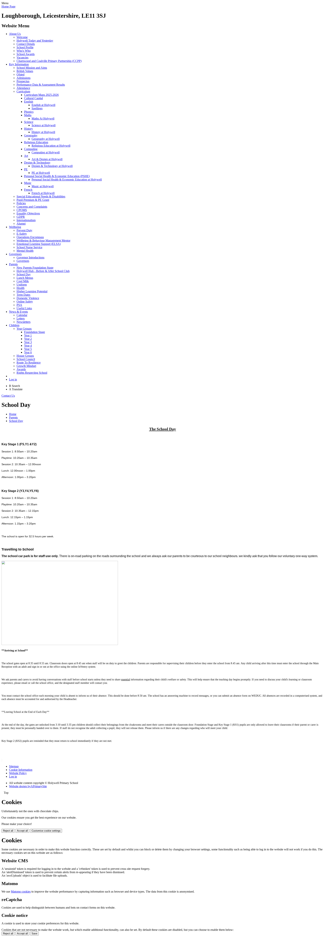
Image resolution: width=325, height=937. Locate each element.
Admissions (23, 77)
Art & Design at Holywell (47, 159)
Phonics (28, 111)
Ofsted (20, 74)
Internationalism (26, 220)
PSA (19, 304)
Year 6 (28, 352)
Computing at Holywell (46, 152)
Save (34, 933)
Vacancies (22, 57)
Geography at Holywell (46, 138)
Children (14, 325)
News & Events (18, 311)
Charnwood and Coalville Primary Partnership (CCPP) (49, 61)
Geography (30, 135)
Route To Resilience (29, 362)
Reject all (8, 830)
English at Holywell (43, 105)
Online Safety (25, 301)
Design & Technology (37, 162)
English (28, 101)
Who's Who (24, 50)
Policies (21, 203)
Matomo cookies (21, 891)
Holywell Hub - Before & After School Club (43, 271)
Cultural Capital (33, 98)
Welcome (22, 37)
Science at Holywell (43, 125)
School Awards (26, 54)
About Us (15, 33)
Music (27, 183)
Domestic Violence (28, 298)
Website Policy (18, 773)
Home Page (8, 6)
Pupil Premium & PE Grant (33, 199)
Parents (13, 264)
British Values (25, 71)
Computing (30, 149)
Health (20, 288)
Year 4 (28, 345)
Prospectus (23, 81)
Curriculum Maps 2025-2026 (41, 94)
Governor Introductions (30, 257)
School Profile (25, 47)
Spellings (37, 108)
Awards (21, 369)
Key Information (19, 64)
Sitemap (14, 766)
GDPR (21, 216)
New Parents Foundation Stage (35, 267)
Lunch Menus (25, 277)
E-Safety (22, 233)
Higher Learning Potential (32, 291)
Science (28, 122)
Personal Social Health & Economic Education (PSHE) (57, 176)
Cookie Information (20, 769)
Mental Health (25, 250)
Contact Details (26, 44)
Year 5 (28, 349)
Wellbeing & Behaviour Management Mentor (43, 240)
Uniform (22, 284)
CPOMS (22, 210)
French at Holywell (43, 193)
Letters (21, 318)
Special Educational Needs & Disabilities (41, 196)
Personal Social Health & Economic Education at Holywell (67, 179)
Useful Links (24, 308)
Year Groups (24, 328)
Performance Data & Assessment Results (41, 84)
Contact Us (8, 395)
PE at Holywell (41, 172)
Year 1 (28, 335)
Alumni (21, 223)
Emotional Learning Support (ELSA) (39, 243)
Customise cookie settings (46, 830)
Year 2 (28, 338)
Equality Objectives (28, 213)
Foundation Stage (34, 332)
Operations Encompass (30, 237)
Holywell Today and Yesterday (35, 40)
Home (12, 414)
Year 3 (28, 342)
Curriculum (23, 91)
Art (26, 155)
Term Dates (23, 294)
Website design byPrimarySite (28, 786)
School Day (24, 274)
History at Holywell (43, 132)
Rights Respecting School (32, 372)
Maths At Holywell (43, 118)
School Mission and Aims (32, 67)
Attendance (23, 88)
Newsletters (23, 321)
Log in (13, 379)
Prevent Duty (24, 230)
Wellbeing (15, 227)
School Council (26, 359)
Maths (27, 115)
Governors (15, 254)
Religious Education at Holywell (51, 145)
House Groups (25, 355)
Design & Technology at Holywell (52, 166)
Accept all (22, 830)
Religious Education (36, 142)
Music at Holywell (43, 186)
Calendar (22, 315)
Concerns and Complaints (32, 206)
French (28, 189)
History (28, 128)
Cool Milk (23, 281)
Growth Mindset (26, 365)
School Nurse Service (29, 247)
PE (26, 169)
